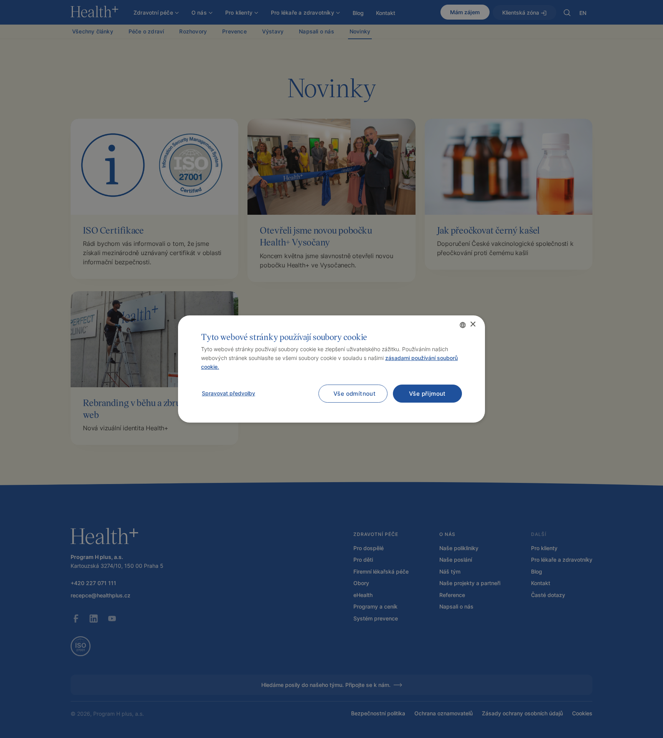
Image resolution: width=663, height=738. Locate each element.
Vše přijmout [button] (427, 393)
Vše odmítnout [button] (354, 393)
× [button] (472, 324)
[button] (228, 393)
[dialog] (331, 369)
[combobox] (463, 325)
